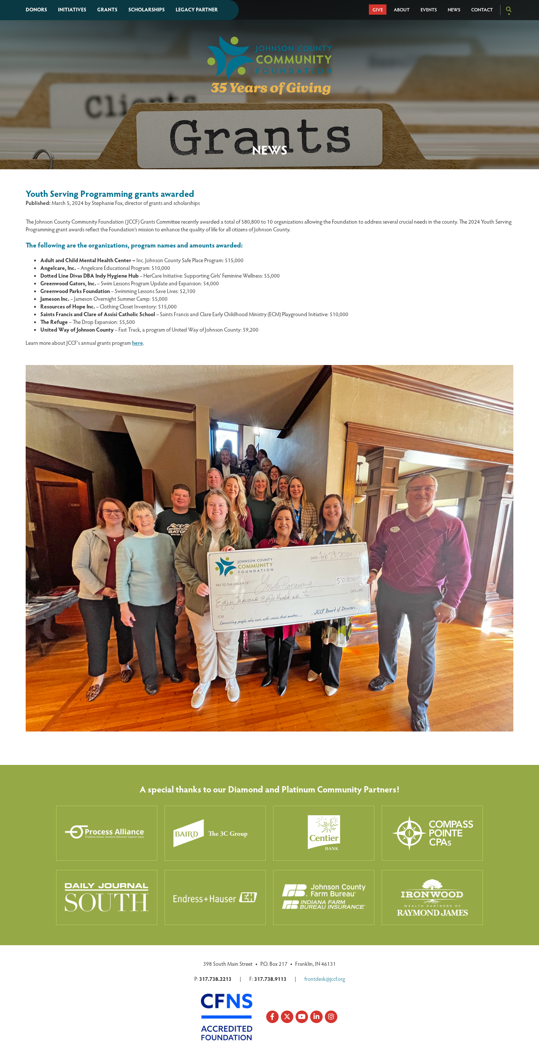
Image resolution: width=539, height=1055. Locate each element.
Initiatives (72, 9)
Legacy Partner (197, 9)
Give (378, 9)
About (402, 9)
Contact (482, 9)
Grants (107, 9)
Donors (36, 9)
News (454, 9)
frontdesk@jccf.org (324, 978)
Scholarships (146, 9)
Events (429, 9)
